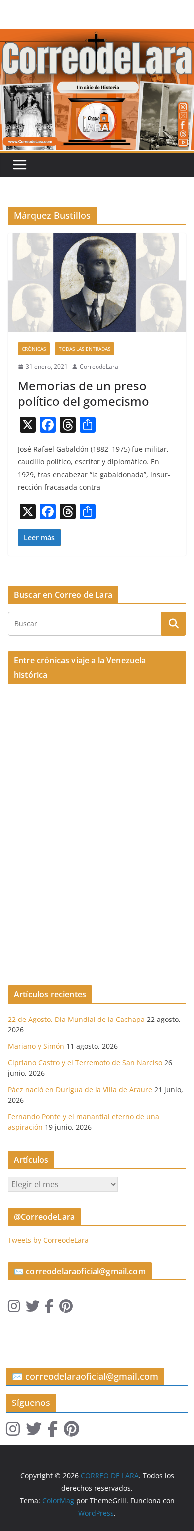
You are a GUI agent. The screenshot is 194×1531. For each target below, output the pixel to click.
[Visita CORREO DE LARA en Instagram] (14, 1308)
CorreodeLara (99, 366)
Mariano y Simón (36, 1046)
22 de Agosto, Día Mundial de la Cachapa (76, 1019)
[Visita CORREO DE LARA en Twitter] (33, 1308)
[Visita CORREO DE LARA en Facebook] (49, 1308)
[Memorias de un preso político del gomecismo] (97, 282)
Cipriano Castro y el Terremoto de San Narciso (85, 1062)
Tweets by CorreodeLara (48, 1240)
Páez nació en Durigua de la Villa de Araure (80, 1089)
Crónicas (34, 348)
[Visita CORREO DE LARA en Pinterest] (66, 1308)
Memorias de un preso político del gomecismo (83, 393)
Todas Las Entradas (84, 348)
